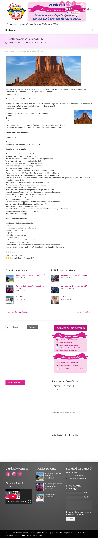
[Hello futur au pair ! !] (55, 300)
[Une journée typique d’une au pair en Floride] (9, 289)
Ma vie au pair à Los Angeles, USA (74, 286)
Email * (86, 497)
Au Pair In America (38, 42)
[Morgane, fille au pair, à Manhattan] (55, 278)
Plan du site (57, 533)
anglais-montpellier (72, 533)
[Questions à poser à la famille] (43, 71)
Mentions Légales (34, 535)
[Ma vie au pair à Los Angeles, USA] (55, 289)
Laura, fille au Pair (85, 312)
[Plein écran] (29, 501)
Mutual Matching (22, 297)
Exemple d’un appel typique (17, 312)
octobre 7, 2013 (15, 42)
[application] (18, 496)
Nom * (86, 493)
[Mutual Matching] (9, 300)
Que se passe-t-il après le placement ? (30, 275)
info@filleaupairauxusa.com (72, 15)
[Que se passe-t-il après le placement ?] (9, 278)
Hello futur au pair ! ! (68, 297)
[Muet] (26, 501)
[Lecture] (8, 501)
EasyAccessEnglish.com (22, 533)
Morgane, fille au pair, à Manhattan (74, 275)
